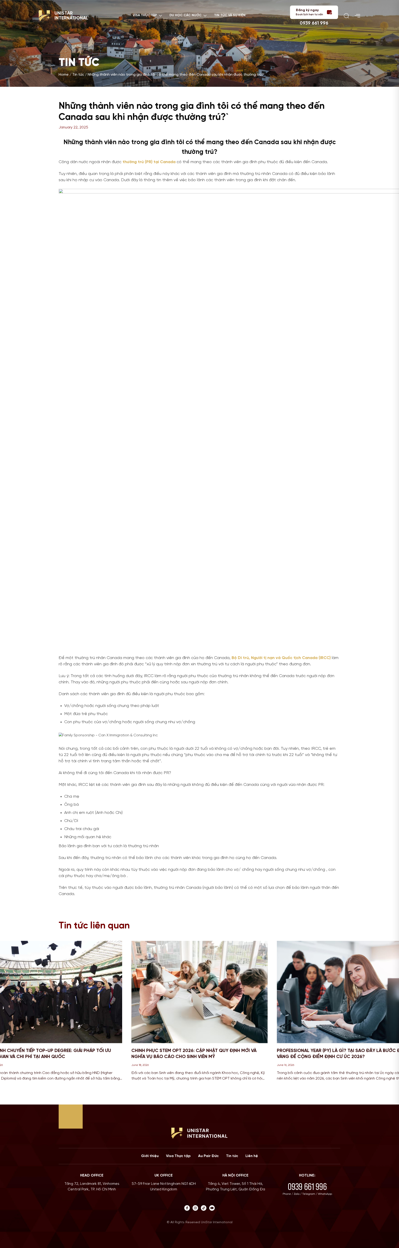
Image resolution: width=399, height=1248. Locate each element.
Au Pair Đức (208, 1156)
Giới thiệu (150, 1156)
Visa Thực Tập (145, 15)
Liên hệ (251, 1156)
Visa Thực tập (178, 1156)
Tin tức (78, 75)
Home (64, 75)
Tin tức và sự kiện (229, 15)
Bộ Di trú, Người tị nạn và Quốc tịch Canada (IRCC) (281, 658)
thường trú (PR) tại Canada (149, 162)
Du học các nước (185, 15)
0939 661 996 (314, 23)
